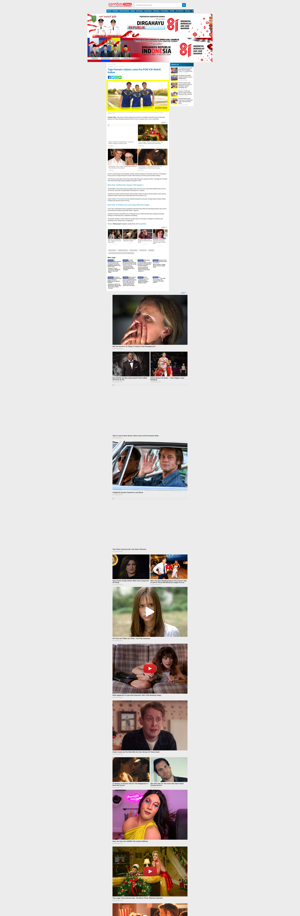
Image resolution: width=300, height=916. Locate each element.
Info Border (180, 11)
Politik (172, 11)
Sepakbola (151, 250)
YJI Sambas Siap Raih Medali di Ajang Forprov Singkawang (185, 77)
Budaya (187, 11)
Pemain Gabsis (133, 250)
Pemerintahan (124, 11)
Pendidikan (165, 11)
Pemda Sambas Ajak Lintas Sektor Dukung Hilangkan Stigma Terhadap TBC (184, 85)
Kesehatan (148, 11)
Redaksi (115, 11)
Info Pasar (139, 11)
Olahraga (156, 11)
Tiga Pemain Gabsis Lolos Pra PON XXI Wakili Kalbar (121, 253)
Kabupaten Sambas (122, 250)
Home (109, 11)
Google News (142, 224)
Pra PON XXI (143, 250)
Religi (133, 11)
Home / (109, 64)
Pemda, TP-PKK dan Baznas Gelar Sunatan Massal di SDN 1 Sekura (185, 92)
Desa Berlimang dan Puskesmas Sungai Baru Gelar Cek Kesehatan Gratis (185, 101)
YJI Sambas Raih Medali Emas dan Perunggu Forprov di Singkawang (185, 69)
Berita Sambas (112, 250)
